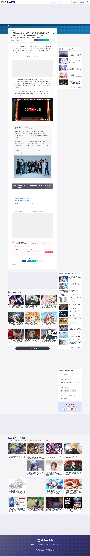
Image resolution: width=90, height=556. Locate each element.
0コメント (19, 40)
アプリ (67, 2)
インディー (62, 377)
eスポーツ (12, 30)
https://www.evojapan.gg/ (26, 203)
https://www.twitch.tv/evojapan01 (23, 194)
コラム (62, 392)
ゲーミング (67, 379)
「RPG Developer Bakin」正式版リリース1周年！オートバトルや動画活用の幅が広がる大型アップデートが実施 (54, 509)
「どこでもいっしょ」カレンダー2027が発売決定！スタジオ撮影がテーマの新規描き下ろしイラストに (32, 323)
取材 (61, 390)
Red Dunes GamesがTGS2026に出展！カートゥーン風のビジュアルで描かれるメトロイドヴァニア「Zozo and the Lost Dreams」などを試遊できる (73, 510)
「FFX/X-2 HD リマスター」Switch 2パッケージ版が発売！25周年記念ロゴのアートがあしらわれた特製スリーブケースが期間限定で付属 (17, 510)
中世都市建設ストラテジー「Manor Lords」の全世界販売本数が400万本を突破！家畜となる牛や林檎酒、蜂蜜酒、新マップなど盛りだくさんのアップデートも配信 (32, 308)
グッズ (71, 382)
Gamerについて (34, 544)
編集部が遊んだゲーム (72, 395)
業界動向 (62, 387)
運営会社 (57, 544)
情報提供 (48, 544)
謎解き (62, 382)
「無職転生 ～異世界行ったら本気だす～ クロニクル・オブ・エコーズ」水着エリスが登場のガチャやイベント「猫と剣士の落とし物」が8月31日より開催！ (73, 492)
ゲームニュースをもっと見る (74, 347)
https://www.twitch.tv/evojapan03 (23, 198)
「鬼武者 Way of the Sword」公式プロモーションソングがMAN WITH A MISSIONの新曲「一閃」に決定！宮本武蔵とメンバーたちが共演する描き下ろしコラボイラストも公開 (35, 457)
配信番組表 (82, 2)
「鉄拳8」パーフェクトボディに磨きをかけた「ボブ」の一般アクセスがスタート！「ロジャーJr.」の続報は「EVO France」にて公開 (16, 341)
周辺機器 (62, 379)
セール (62, 398)
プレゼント (67, 398)
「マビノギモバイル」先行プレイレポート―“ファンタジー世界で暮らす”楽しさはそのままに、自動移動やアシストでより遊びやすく (35, 510)
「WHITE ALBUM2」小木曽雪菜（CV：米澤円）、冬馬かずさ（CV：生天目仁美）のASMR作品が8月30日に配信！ (16, 307)
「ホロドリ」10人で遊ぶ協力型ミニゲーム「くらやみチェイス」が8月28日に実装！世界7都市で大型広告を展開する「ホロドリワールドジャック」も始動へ (49, 308)
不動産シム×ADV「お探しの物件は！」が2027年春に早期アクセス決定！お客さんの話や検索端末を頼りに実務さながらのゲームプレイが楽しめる (49, 342)
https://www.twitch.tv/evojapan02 (23, 196)
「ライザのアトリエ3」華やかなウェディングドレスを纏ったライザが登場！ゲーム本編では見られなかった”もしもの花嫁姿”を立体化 (54, 474)
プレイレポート (66, 390)
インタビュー (74, 390)
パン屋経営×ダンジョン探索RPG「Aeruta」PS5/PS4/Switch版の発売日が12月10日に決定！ (49, 323)
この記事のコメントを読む (33, 56)
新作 (61, 374)
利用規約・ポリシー (42, 544)
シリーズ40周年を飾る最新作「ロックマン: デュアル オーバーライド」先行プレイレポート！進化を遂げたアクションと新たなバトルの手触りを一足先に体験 (54, 492)
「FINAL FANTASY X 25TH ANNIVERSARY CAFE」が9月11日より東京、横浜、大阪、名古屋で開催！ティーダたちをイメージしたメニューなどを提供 (17, 492)
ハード (78, 377)
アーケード (68, 377)
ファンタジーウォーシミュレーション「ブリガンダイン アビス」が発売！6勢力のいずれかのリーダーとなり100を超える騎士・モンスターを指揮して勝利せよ (32, 342)
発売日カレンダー (63, 395)
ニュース (53, 2)
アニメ (62, 384)
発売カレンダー (75, 2)
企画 (65, 392)
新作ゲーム (11, 440)
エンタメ (66, 382)
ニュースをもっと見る (75, 87)
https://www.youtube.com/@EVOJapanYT (25, 192)
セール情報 (17, 440)
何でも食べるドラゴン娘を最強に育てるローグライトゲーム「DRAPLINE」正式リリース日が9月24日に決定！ (54, 456)
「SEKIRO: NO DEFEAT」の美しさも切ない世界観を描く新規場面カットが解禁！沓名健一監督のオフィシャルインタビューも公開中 (17, 456)
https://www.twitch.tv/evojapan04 (23, 200)
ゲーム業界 (33, 440)
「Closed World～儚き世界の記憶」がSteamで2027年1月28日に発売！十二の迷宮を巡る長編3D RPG (73, 456)
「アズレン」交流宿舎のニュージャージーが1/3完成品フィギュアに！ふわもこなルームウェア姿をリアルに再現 (35, 473)
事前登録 (65, 374)
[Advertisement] (45, 14)
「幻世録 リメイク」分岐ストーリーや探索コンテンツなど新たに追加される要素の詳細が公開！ (73, 473)
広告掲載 (53, 544)
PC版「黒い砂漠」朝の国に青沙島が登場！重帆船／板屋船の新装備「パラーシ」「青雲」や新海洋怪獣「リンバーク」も (16, 324)
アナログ (73, 377)
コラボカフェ (77, 382)
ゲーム (60, 2)
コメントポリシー (42, 243)
